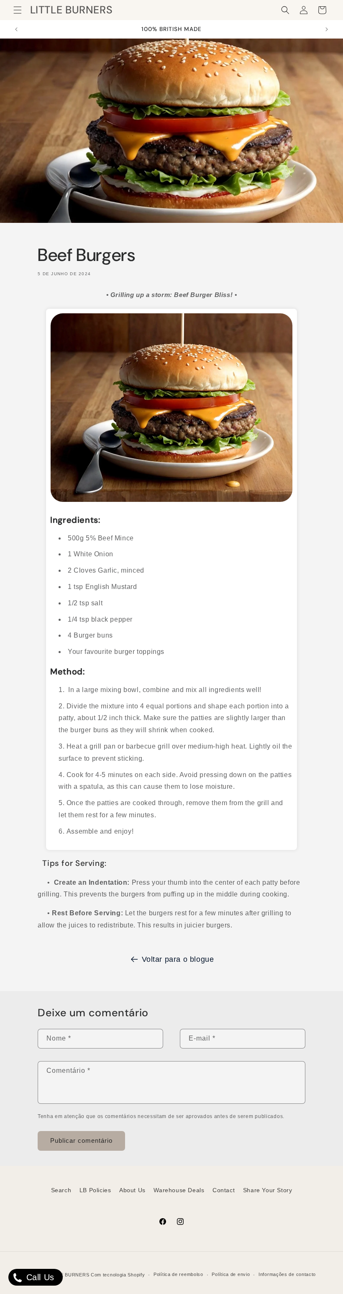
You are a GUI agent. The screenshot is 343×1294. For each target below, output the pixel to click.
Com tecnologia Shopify (118, 1274)
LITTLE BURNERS (67, 1274)
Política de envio (231, 1274)
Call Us (38, 1277)
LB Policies (95, 1190)
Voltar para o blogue (178, 959)
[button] (17, 10)
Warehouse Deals (179, 1190)
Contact (223, 1190)
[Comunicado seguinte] (326, 29)
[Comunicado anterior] (16, 29)
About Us (132, 1190)
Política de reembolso (178, 1274)
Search (61, 1190)
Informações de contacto (287, 1274)
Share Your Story (267, 1190)
